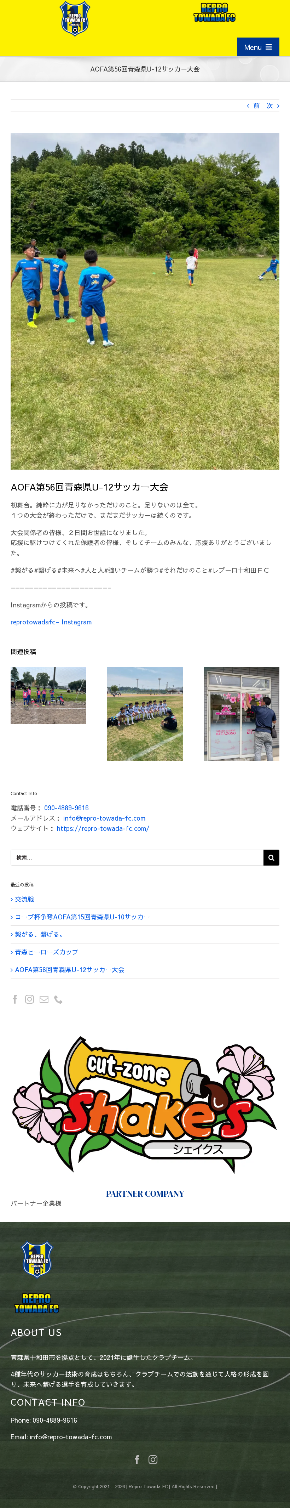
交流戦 (24, 899)
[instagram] (153, 1410)
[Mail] (44, 999)
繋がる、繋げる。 (40, 934)
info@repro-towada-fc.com (104, 817)
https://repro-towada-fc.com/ (103, 828)
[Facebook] (15, 999)
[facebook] (137, 1410)
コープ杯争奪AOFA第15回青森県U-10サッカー (82, 916)
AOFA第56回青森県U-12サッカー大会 (69, 969)
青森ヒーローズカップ (47, 951)
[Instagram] (29, 999)
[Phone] (58, 999)
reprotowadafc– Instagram (51, 621)
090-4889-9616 (66, 807)
